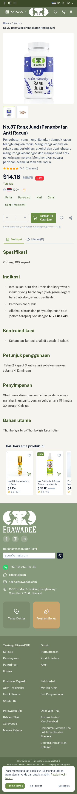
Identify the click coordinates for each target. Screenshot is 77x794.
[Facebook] (4, 3)
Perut (16, 23)
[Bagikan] (70, 218)
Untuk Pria (9, 700)
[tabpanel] (38, 339)
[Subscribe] (60, 556)
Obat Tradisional (15, 204)
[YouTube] (14, 3)
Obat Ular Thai (50, 710)
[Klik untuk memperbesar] (38, 68)
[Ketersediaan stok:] (23, 189)
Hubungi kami (17, 574)
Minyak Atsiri (49, 687)
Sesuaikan (64, 785)
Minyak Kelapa (12, 730)
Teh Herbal (48, 681)
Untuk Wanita (11, 694)
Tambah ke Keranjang (46, 217)
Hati (39, 197)
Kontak (7, 671)
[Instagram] (9, 3)
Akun (44, 664)
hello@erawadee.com (23, 581)
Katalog (16, 11)
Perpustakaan (49, 651)
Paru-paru (24, 197)
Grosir (45, 645)
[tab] (14, 240)
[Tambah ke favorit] (29, 455)
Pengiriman (10, 664)
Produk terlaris (50, 658)
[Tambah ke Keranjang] (29, 474)
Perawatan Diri (12, 710)
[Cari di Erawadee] (48, 12)
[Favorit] (55, 12)
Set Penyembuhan (52, 694)
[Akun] (71, 12)
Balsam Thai (11, 717)
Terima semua (15, 785)
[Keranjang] (63, 12)
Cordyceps (10, 723)
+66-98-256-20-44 (23, 566)
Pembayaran (11, 658)
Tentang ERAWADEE (16, 645)
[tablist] (38, 239)
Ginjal (51, 197)
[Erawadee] (38, 12)
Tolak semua (35, 785)
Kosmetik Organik (14, 681)
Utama (7, 23)
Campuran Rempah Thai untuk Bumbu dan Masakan (56, 732)
